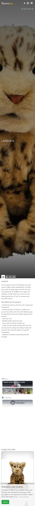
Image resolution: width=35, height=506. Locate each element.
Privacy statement (24, 497)
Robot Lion (7, 389)
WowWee (7, 401)
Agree (5, 502)
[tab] (3, 277)
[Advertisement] (17, 358)
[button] (32, 3)
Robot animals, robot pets (14, 382)
